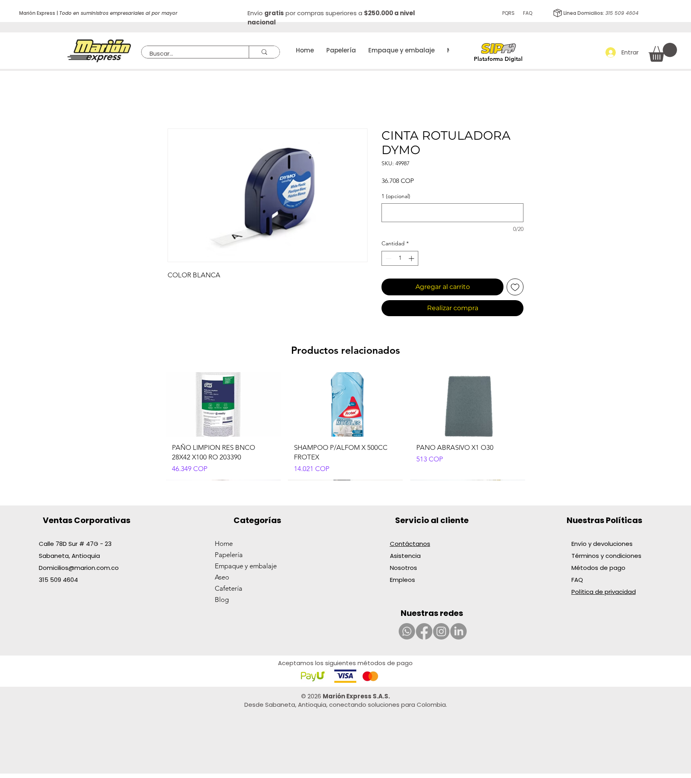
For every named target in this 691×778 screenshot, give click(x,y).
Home (224, 543)
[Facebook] (424, 631)
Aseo (222, 577)
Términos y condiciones (606, 555)
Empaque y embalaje (246, 566)
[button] (663, 52)
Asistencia (405, 555)
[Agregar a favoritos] (515, 287)
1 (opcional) (395, 196)
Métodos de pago (599, 567)
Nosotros (403, 567)
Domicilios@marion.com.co (79, 567)
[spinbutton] (400, 258)
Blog (222, 600)
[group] (345, 426)
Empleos (402, 579)
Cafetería (228, 588)
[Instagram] (441, 631)
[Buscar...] (264, 52)
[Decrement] (388, 258)
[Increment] (412, 258)
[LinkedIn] (458, 631)
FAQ (527, 13)
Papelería (229, 555)
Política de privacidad (603, 592)
